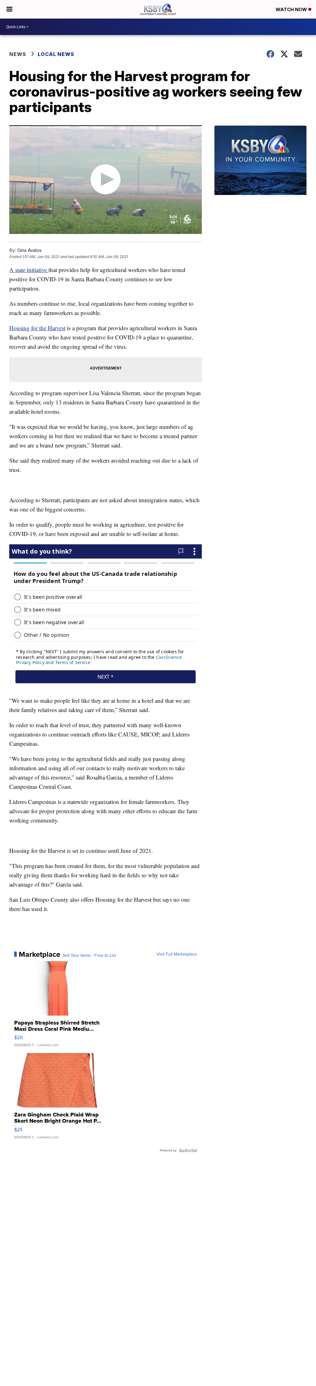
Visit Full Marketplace (176, 954)
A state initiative (28, 270)
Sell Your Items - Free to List (89, 955)
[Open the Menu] (9, 9)
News (17, 54)
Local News (56, 54)
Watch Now (292, 9)
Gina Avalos (29, 250)
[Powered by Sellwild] (188, 1150)
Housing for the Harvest (37, 328)
